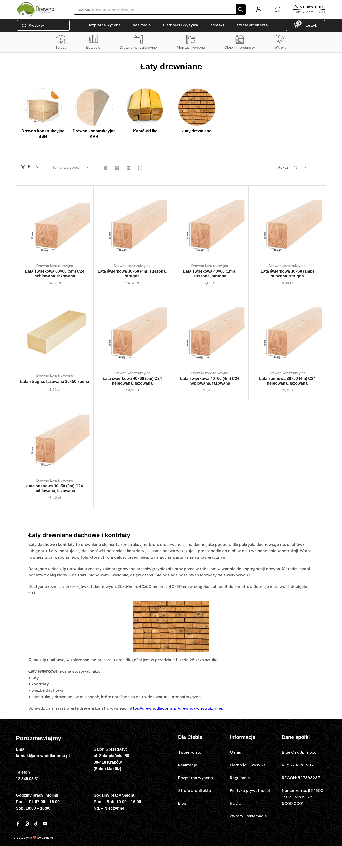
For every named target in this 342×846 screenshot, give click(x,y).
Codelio (47, 838)
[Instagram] (27, 824)
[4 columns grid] (117, 168)
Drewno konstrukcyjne (54, 265)
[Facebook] (18, 824)
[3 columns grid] (105, 168)
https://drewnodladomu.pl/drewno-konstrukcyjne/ (176, 708)
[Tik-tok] (36, 824)
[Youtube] (45, 824)
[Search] (241, 9)
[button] (258, 9)
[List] (140, 168)
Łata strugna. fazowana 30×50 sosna (54, 381)
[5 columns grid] (128, 168)
